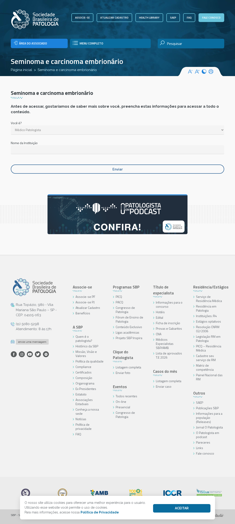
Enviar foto (123, 372)
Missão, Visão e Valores (86, 353)
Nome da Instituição (24, 142)
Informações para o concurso (169, 304)
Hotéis (160, 312)
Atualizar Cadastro (88, 307)
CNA (158, 334)
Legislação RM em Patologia (208, 338)
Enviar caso (163, 386)
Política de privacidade (84, 426)
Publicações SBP (207, 408)
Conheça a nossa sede (87, 411)
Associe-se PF (85, 296)
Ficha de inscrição (168, 323)
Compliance (83, 366)
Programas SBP (126, 287)
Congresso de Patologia (125, 309)
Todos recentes (126, 396)
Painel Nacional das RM (209, 377)
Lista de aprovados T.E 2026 (169, 355)
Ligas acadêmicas (127, 332)
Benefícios (83, 313)
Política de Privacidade (100, 512)
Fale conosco (211, 17)
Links (199, 447)
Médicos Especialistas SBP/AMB (164, 343)
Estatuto (81, 394)
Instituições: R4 (206, 315)
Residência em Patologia (206, 308)
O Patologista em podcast (207, 434)
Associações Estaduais (84, 401)
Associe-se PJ (85, 302)
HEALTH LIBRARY (149, 17)
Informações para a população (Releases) (209, 417)
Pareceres (203, 442)
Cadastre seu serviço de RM (206, 357)
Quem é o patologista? (84, 338)
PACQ (119, 302)
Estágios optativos (208, 321)
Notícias (81, 419)
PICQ (119, 296)
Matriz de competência (205, 367)
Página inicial (21, 70)
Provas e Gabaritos (169, 328)
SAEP (173, 17)
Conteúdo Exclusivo (129, 326)
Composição (84, 377)
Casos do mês (165, 371)
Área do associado (33, 43)
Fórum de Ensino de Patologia (129, 319)
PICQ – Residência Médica (208, 348)
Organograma (85, 383)
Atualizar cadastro (114, 17)
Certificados (84, 372)
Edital (159, 317)
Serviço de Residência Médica (209, 298)
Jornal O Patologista (209, 427)
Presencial (123, 407)
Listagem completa (128, 367)
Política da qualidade (90, 361)
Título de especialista (163, 290)
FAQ (189, 17)
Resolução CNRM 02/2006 (207, 328)
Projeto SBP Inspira (129, 337)
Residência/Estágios (211, 287)
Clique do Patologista (123, 355)
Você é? (16, 123)
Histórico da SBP (87, 346)
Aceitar (182, 508)
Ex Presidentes (86, 388)
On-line (121, 401)
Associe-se (82, 17)
